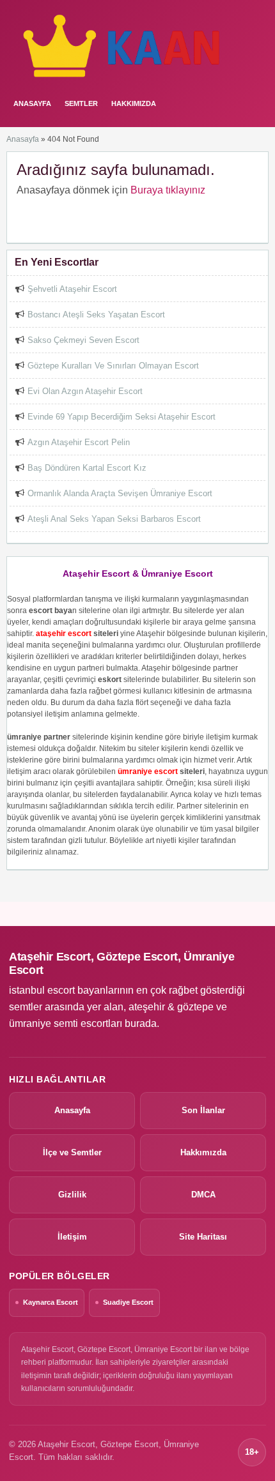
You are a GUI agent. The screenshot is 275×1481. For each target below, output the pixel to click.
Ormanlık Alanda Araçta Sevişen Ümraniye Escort (120, 493)
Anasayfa (22, 139)
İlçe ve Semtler (72, 1152)
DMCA (203, 1194)
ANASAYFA (32, 103)
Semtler (81, 103)
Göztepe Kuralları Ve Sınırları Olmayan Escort (113, 365)
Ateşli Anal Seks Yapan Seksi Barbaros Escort (114, 519)
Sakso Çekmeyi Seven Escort (83, 340)
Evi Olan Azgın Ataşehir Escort (85, 391)
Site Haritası (203, 1237)
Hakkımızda (133, 103)
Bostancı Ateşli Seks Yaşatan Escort (96, 314)
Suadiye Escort (128, 1302)
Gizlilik (72, 1194)
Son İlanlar (203, 1110)
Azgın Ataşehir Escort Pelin (79, 442)
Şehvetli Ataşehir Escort (72, 289)
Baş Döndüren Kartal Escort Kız (87, 468)
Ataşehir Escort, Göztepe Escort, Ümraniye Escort (121, 963)
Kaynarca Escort (50, 1302)
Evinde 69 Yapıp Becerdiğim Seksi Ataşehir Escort (122, 417)
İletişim (72, 1237)
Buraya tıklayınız (167, 190)
